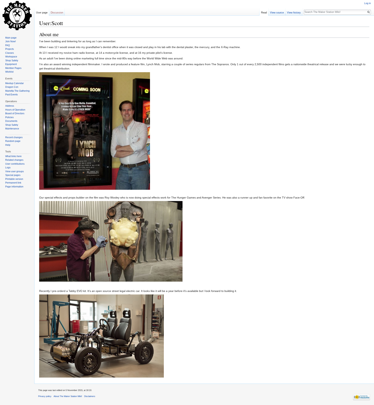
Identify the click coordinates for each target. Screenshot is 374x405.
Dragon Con (11, 87)
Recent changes (14, 137)
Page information (14, 186)
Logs (8, 167)
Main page (11, 37)
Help (7, 145)
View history (294, 12)
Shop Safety (11, 60)
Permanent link (13, 182)
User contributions (15, 164)
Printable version (14, 179)
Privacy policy (44, 396)
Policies (9, 117)
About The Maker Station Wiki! (68, 396)
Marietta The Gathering (17, 91)
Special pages (12, 175)
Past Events (11, 94)
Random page (12, 141)
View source (277, 12)
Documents (11, 121)
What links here (13, 156)
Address (9, 106)
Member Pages (13, 68)
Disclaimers (89, 396)
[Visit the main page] (17, 15)
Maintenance (12, 128)
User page (42, 12)
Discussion (57, 12)
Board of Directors (14, 113)
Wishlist (9, 71)
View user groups (14, 171)
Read (264, 12)
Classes (9, 53)
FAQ (7, 45)
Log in (367, 3)
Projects (9, 49)
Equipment (11, 64)
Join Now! (10, 41)
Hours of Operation (15, 109)
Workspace (11, 56)
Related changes (14, 160)
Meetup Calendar (14, 83)
